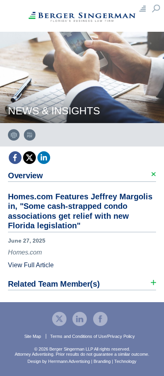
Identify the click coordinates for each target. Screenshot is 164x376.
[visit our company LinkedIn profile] (79, 318)
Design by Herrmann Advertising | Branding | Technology (82, 361)
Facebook (15, 157)
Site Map (32, 336)
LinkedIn (43, 157)
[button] (82, 173)
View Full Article (31, 265)
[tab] (82, 219)
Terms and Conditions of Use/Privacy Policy (92, 336)
